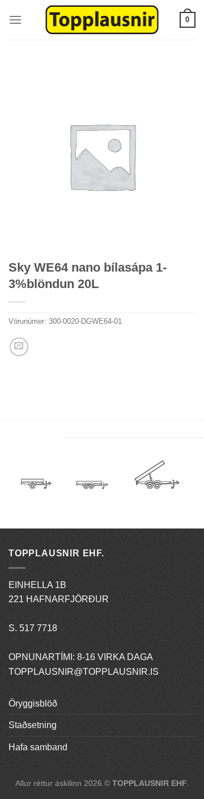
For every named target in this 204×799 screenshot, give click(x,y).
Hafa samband (37, 747)
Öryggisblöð (32, 703)
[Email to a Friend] (19, 346)
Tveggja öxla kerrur (92, 493)
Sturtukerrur (156, 479)
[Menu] (15, 19)
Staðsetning (32, 725)
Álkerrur (36, 479)
